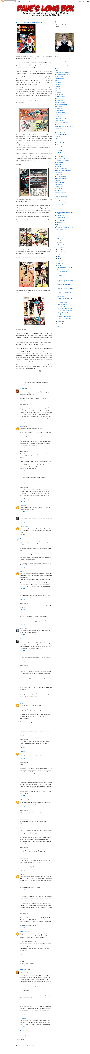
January (60, 323)
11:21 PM (23, 661)
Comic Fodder (58, 180)
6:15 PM (22, 870)
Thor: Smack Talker (59, 215)
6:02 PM (22, 854)
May (59, 261)
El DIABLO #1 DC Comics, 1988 (65, 298)
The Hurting (57, 144)
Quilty (21, 703)
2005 (58, 326)
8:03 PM (22, 651)
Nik (21, 515)
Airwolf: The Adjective (60, 229)
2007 (58, 240)
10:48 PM (23, 890)
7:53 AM (22, 747)
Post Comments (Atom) (27, 1045)
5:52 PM (22, 806)
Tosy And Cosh (23, 526)
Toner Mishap (58, 190)
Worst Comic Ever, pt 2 (60, 219)
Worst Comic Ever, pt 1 (60, 217)
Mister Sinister (23, 931)
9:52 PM (22, 1000)
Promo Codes (23, 1018)
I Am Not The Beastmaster (61, 196)
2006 (58, 243)
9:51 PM (22, 815)
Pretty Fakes (57, 198)
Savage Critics (58, 84)
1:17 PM (22, 501)
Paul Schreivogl (24, 969)
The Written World (59, 100)
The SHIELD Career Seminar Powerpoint (64, 212)
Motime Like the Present (60, 178)
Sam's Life (57, 130)
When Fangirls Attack (60, 102)
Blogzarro (57, 140)
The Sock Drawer (59, 162)
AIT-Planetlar (58, 136)
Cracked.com (58, 116)
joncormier (22, 388)
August (60, 254)
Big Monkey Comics (60, 96)
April (59, 263)
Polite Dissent (58, 82)
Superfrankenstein (59, 110)
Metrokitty (57, 98)
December (60, 245)
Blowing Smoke (58, 172)
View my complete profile (62, 28)
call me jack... (23, 799)
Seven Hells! (58, 152)
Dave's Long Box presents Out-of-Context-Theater (65, 301)
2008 (58, 238)
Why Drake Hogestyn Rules (61, 226)
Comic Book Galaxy (59, 120)
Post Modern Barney (59, 78)
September (60, 251)
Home (34, 1042)
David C (22, 426)
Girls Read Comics (59, 188)
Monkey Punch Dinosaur (61, 157)
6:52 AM (22, 735)
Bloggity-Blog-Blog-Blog (61, 200)
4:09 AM (22, 1026)
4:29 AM (22, 681)
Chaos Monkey (58, 194)
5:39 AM (22, 699)
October (60, 249)
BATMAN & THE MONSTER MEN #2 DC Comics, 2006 (64, 317)
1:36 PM (22, 522)
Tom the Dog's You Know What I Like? (64, 126)
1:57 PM (22, 758)
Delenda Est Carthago (60, 204)
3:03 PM (22, 927)
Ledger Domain (58, 108)
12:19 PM (23, 471)
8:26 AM (22, 824)
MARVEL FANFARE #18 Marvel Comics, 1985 (65, 281)
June (59, 258)
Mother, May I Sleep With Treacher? (63, 170)
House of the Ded (59, 146)
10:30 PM (23, 1014)
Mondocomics (58, 124)
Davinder (22, 628)
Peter (21, 538)
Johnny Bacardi (58, 106)
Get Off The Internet (59, 94)
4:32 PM (22, 796)
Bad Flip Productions (60, 112)
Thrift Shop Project (59, 142)
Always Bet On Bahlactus (61, 134)
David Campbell (60, 22)
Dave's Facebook (59, 63)
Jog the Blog (58, 166)
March (59, 265)
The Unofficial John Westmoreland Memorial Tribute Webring (63, 159)
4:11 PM (22, 599)
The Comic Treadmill (60, 132)
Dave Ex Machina (59, 186)
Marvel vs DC (58, 224)
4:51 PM (22, 610)
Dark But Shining (59, 184)
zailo (21, 571)
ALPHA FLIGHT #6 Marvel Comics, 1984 (64, 305)
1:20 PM (22, 511)
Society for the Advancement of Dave (63, 59)
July (59, 256)
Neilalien (57, 80)
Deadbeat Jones (58, 174)
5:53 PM (22, 634)
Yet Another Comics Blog (61, 168)
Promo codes (23, 1030)
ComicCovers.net (59, 128)
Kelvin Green (58, 164)
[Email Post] (39, 370)
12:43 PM (23, 965)
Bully (56, 90)
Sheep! (21, 505)
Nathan (21, 1004)
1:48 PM (22, 589)
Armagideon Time (59, 88)
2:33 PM (22, 776)
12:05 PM (23, 384)
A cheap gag (60, 278)
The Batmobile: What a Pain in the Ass (64, 227)
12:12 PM (23, 447)
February (60, 321)
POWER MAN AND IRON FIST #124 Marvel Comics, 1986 (64, 309)
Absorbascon (58, 92)
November (60, 247)
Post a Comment (20, 1039)
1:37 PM (22, 567)
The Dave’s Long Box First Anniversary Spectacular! (64, 270)
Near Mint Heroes (59, 114)
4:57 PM (22, 624)
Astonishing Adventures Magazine (63, 149)
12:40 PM (23, 483)
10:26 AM (23, 843)
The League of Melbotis (60, 176)
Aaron (21, 638)
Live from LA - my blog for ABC (62, 61)
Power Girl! (57, 214)
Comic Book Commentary (61, 202)
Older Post (49, 1042)
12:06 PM (23, 400)
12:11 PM (23, 422)
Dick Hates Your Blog (60, 138)
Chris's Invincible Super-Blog (62, 72)
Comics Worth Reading (60, 118)
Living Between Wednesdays (61, 122)
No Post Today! (61, 296)
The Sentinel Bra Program (61, 220)
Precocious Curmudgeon (60, 192)
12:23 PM (23, 909)
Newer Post (18, 1042)
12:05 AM (23, 1035)
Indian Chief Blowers (60, 150)
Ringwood (57, 86)
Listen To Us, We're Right (61, 104)
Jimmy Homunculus (59, 182)
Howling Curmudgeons (60, 155)
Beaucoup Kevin (59, 76)
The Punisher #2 (58, 222)
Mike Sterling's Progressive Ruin (62, 74)
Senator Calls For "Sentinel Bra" (65, 267)
